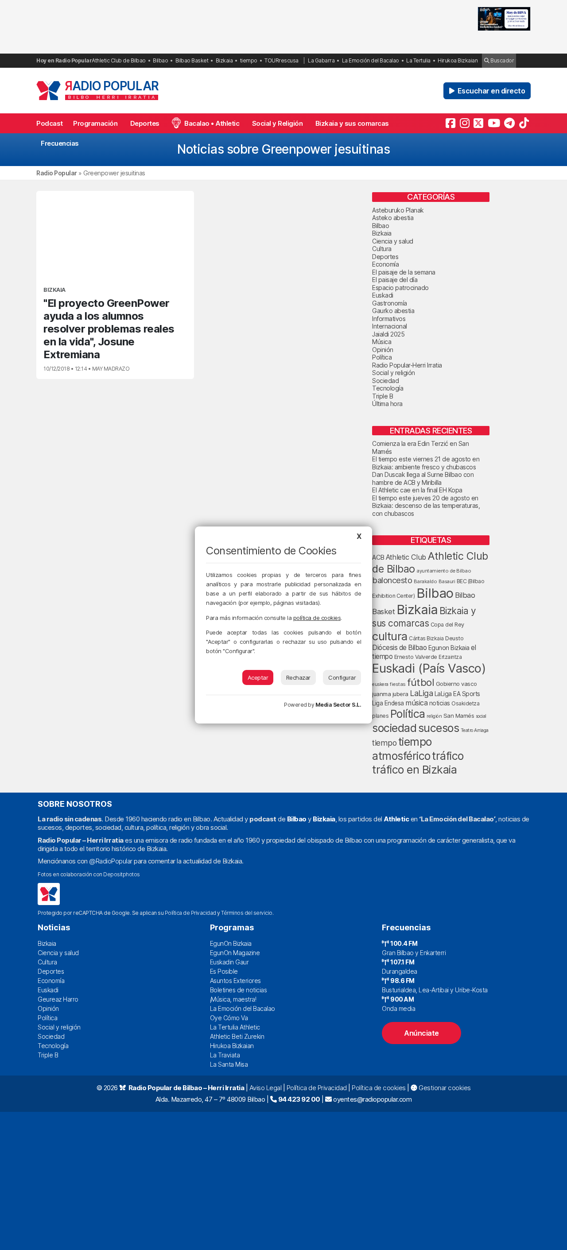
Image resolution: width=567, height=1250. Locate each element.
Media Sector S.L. (338, 704)
